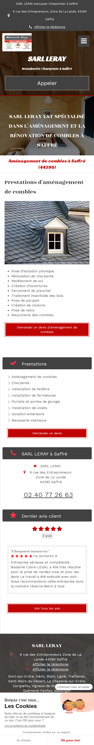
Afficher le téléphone (49, 27)
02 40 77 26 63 (48, 495)
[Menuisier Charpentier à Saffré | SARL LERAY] (18, 42)
